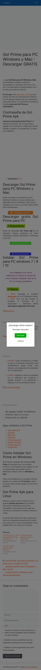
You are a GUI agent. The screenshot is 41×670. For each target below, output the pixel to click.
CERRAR (20, 341)
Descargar (20, 335)
